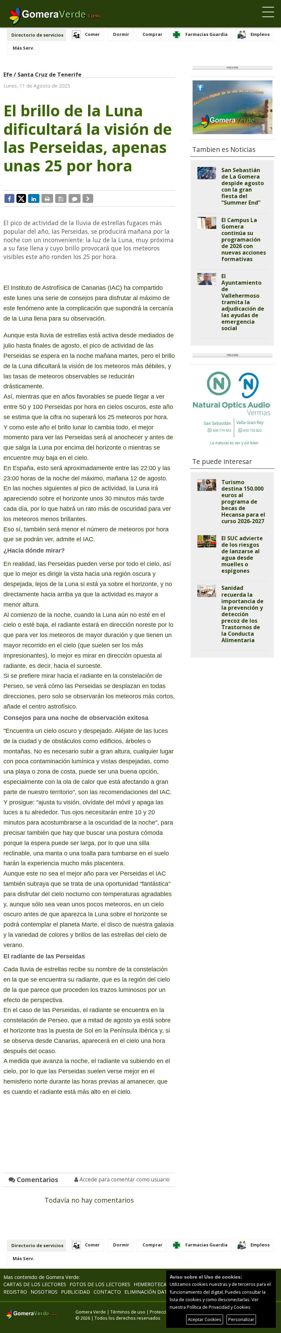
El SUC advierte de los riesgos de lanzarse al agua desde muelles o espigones (242, 554)
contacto (107, 1292)
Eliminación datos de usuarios (165, 1292)
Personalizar (241, 1319)
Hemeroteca (150, 1284)
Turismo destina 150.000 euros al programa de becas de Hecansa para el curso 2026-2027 (243, 501)
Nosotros (44, 1292)
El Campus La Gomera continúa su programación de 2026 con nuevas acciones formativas (243, 239)
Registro (15, 1292)
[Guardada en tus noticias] (60, 198)
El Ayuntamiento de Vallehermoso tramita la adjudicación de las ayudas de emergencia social (242, 302)
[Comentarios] (75, 198)
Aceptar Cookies (204, 1319)
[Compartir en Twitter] (21, 198)
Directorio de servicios (37, 35)
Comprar (152, 34)
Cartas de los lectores (34, 1284)
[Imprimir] (47, 198)
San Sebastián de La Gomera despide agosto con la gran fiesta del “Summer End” (242, 186)
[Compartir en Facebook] (9, 198)
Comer (92, 34)
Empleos (260, 34)
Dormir (121, 34)
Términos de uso (127, 1312)
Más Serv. (23, 48)
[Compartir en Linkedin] (33, 198)
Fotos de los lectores (100, 1284)
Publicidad (75, 1292)
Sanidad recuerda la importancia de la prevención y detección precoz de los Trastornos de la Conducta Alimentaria (242, 614)
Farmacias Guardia (206, 34)
